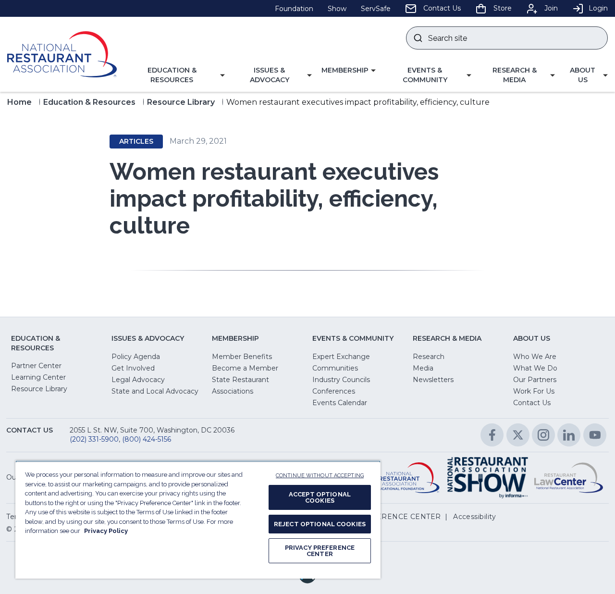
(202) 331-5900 (94, 439)
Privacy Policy (106, 530)
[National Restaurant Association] (62, 54)
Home (19, 102)
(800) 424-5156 (146, 439)
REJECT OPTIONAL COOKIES (320, 524)
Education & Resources (89, 102)
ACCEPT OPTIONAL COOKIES (320, 497)
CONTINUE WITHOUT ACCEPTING (320, 475)
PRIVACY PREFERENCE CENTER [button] (381, 516)
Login (598, 8)
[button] (175, 75)
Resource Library (181, 102)
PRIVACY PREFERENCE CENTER (320, 550)
